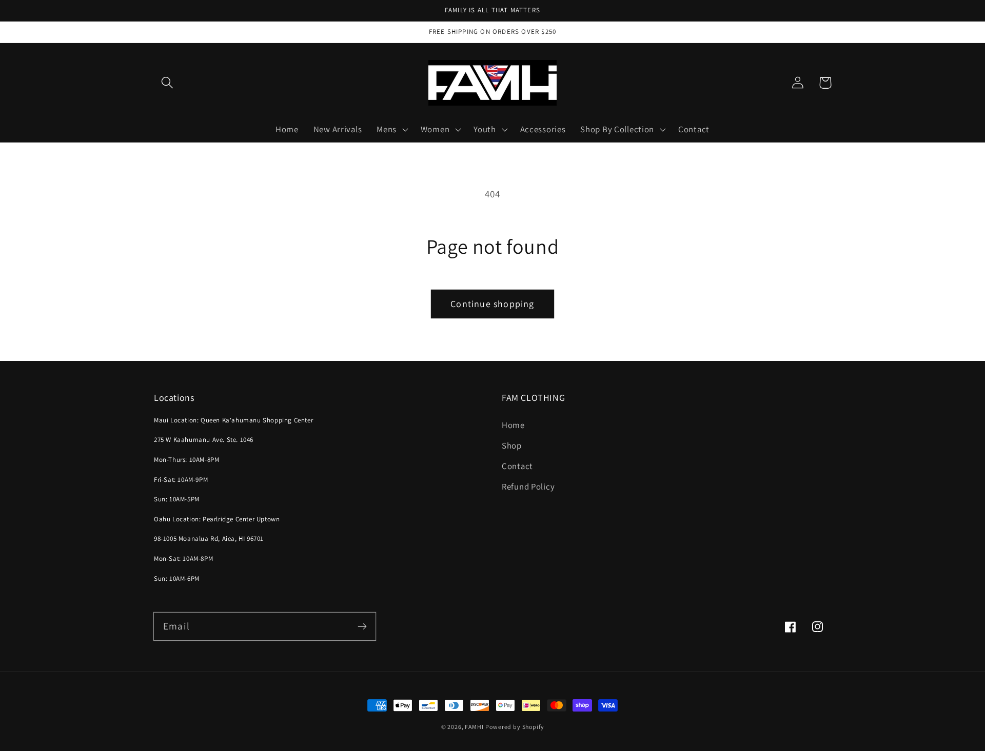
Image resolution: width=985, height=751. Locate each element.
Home (513, 425)
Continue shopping (492, 304)
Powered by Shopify (514, 726)
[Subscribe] (362, 626)
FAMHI (474, 726)
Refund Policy (528, 486)
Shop (512, 445)
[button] (167, 82)
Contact (517, 466)
